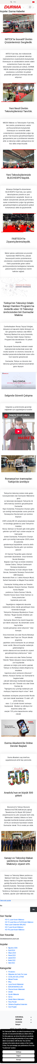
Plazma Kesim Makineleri (16, 989)
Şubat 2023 (12, 958)
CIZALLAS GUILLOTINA (16, 977)
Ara (1, 906)
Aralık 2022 (11, 960)
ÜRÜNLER (18, 1019)
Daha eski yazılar (5, 901)
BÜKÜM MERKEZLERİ (15, 987)
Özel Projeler (12, 1007)
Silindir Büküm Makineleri (16, 999)
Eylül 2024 (11, 950)
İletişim (17, 1024)
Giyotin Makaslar (13, 994)
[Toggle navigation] (30, 7)
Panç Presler (12, 1002)
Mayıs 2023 (12, 953)
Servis (10, 997)
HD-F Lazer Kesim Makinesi (14, 927)
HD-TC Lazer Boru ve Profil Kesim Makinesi (19, 922)
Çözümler (18, 1022)
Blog (9, 982)
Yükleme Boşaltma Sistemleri (17, 1004)
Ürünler (10, 992)
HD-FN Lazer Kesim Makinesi (14, 930)
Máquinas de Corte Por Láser (17, 974)
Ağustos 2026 (12, 948)
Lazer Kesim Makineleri (15, 984)
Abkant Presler (13, 979)
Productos (11, 972)
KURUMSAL (19, 1017)
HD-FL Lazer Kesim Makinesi (14, 920)
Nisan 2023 (12, 955)
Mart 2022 (11, 963)
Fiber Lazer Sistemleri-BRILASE (15, 925)
